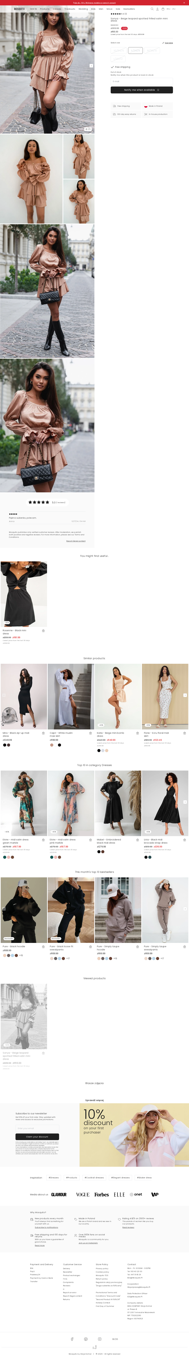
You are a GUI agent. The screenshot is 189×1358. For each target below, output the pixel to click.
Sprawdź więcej (94, 1100)
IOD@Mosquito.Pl (135, 1296)
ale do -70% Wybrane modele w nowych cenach (95, 2)
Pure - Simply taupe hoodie (108, 948)
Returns (66, 1299)
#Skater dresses (145, 1177)
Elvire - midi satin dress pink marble (63, 841)
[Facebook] (72, 1338)
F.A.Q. (65, 1279)
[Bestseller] (24, 910)
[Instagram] (99, 1338)
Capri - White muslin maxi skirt (61, 734)
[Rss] (115, 1338)
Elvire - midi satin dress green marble (16, 841)
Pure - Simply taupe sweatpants (155, 948)
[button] (163, 9)
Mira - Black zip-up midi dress (16, 734)
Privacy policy (102, 1268)
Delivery (66, 1268)
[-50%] (24, 1016)
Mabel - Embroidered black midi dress (109, 841)
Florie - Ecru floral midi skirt (156, 734)
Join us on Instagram (88, 1243)
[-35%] (165, 696)
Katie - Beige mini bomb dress (110, 734)
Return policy (102, 1279)
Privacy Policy (50, 1150)
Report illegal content (76, 541)
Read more (40, 1245)
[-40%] (118, 696)
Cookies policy (102, 1272)
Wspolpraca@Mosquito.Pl (138, 1287)
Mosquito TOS (102, 1275)
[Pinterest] (86, 1338)
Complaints (68, 1282)
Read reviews (128, 1227)
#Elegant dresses (120, 1177)
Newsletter (67, 1272)
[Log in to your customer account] (157, 8)
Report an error (70, 1292)
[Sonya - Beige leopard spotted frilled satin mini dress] (78, 156)
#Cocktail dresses (94, 1177)
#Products (71, 1177)
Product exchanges (71, 1275)
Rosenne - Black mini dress (14, 632)
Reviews (66, 1285)
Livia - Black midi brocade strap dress (156, 841)
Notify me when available (140, 89)
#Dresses (54, 1177)
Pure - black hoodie (14, 946)
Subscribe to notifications (46, 1227)
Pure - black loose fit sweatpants (61, 948)
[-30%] (24, 594)
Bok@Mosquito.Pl (135, 1278)
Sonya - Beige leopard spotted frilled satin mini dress (16, 1056)
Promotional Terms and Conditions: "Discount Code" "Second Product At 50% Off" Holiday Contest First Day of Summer (108, 1299)
